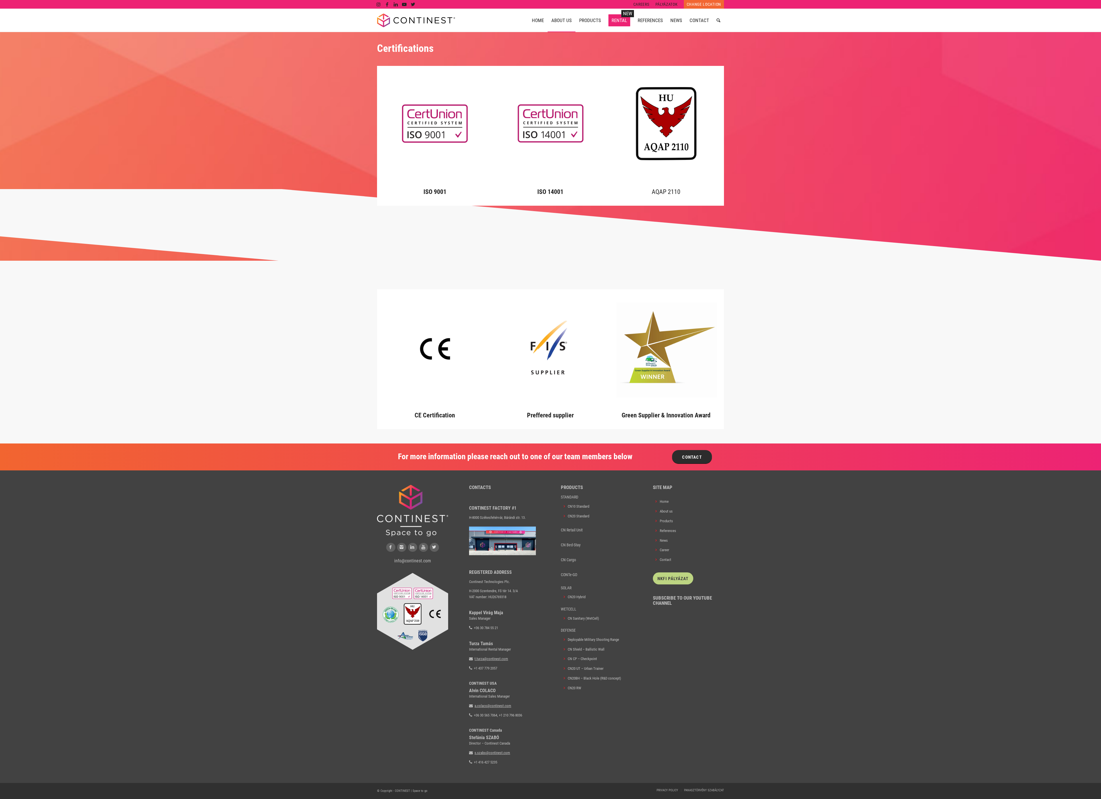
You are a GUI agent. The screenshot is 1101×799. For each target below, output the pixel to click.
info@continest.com (412, 561)
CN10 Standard (578, 506)
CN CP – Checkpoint (582, 659)
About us (666, 511)
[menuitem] (641, 4)
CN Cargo (568, 559)
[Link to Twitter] (413, 4)
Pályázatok (666, 4)
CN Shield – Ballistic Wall (586, 649)
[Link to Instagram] (378, 4)
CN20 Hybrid (576, 597)
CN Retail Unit (572, 530)
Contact (665, 559)
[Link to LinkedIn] (396, 4)
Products (666, 521)
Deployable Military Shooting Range (593, 639)
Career (664, 550)
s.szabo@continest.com (492, 753)
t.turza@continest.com (491, 659)
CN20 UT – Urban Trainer (586, 668)
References (668, 531)
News (664, 540)
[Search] (718, 20)
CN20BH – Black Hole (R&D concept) (594, 678)
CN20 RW (574, 688)
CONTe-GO (569, 574)
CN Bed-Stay (571, 545)
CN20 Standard (578, 516)
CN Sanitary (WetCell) (583, 618)
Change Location (704, 4)
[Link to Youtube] (404, 4)
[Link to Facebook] (387, 4)
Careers (641, 4)
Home (664, 501)
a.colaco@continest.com (493, 706)
